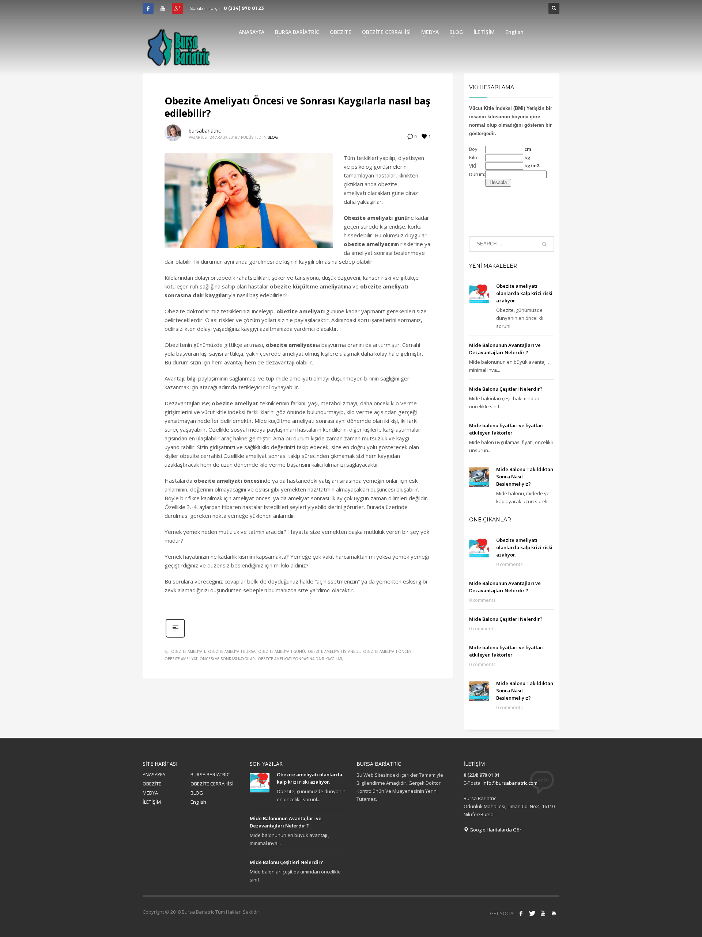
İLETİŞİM (152, 802)
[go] (544, 244)
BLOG (196, 792)
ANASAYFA (154, 774)
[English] (553, 913)
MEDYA (150, 792)
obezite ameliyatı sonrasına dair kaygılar (300, 658)
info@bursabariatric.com (510, 783)
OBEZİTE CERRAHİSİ (212, 783)
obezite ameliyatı (188, 651)
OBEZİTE (152, 783)
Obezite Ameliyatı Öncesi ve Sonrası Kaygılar (210, 658)
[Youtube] (162, 8)
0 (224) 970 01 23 (244, 8)
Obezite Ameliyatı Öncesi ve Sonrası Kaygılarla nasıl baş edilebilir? (297, 107)
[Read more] (175, 636)
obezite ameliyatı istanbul (334, 651)
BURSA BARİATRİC (210, 774)
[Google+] (177, 8)
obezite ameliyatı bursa (231, 651)
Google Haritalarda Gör (494, 829)
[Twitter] (531, 913)
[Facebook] (148, 8)
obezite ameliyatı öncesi (387, 651)
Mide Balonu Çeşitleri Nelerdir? (506, 389)
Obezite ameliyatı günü (281, 651)
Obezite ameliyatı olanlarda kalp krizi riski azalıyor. (524, 293)
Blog (273, 137)
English (198, 802)
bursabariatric (205, 130)
